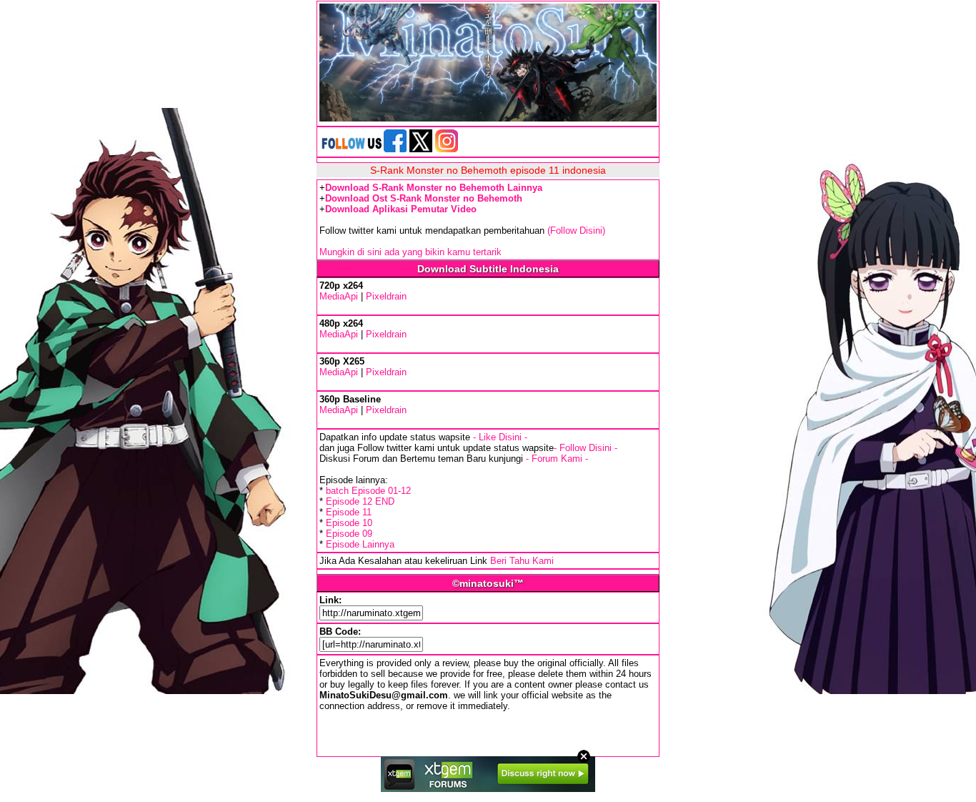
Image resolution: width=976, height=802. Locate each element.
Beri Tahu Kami (522, 560)
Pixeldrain (386, 296)
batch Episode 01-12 (368, 490)
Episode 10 (349, 523)
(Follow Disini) (576, 230)
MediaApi (338, 296)
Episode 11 (349, 512)
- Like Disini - (500, 437)
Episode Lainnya (360, 544)
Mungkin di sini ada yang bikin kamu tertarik (410, 252)
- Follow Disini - (585, 447)
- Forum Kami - (557, 458)
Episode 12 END (360, 501)
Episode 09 (349, 533)
